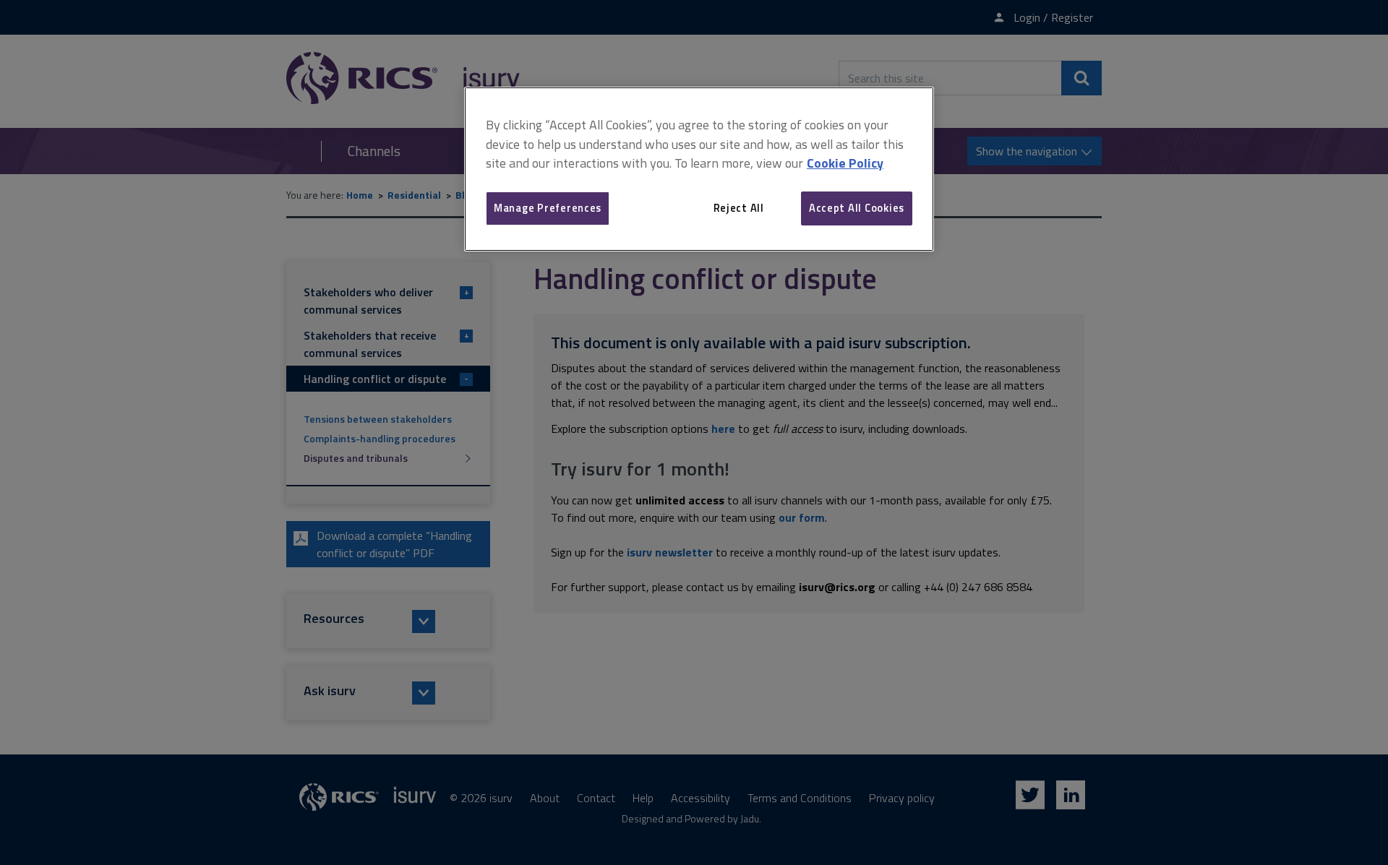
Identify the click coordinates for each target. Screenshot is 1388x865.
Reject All (739, 207)
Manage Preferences (547, 207)
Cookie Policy (845, 163)
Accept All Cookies (856, 207)
